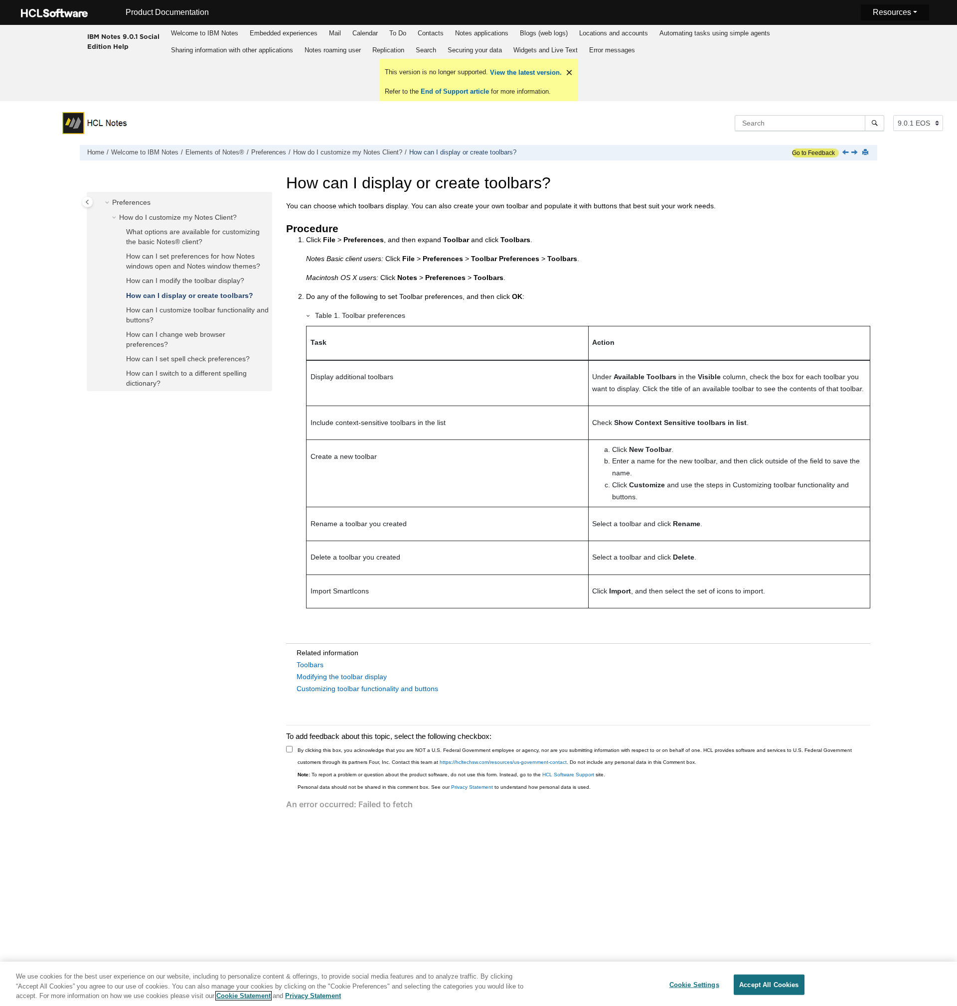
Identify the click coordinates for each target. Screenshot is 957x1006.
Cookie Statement (243, 996)
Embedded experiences (284, 33)
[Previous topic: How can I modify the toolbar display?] (846, 153)
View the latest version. (525, 72)
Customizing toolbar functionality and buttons (367, 689)
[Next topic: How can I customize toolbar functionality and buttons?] (855, 153)
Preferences (268, 152)
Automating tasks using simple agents (714, 33)
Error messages (612, 50)
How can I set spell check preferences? (188, 359)
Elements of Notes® (214, 152)
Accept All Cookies (768, 984)
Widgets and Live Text (545, 50)
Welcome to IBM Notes (204, 33)
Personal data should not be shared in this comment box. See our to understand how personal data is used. (444, 787)
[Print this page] (866, 152)
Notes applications (481, 33)
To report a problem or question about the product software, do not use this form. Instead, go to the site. (451, 774)
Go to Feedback (813, 152)
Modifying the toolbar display (342, 677)
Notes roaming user (333, 50)
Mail (335, 33)
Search (426, 50)
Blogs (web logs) (544, 33)
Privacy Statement (472, 787)
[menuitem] (204, 33)
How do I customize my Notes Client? (347, 152)
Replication (388, 50)
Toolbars (310, 665)
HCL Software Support (568, 774)
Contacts (431, 33)
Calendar (365, 33)
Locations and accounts (613, 33)
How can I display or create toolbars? (462, 152)
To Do (397, 33)
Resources (892, 12)
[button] (108, 203)
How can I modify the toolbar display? (185, 281)
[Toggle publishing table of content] (87, 202)
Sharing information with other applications (232, 50)
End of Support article (455, 91)
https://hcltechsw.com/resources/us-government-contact (503, 762)
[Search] (874, 123)
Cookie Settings (694, 984)
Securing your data (475, 50)
